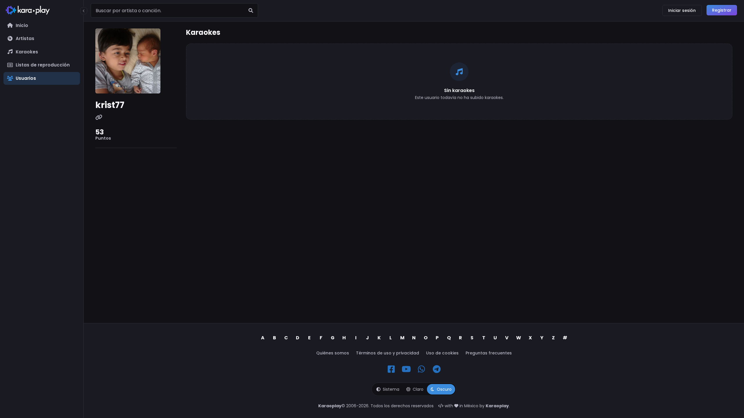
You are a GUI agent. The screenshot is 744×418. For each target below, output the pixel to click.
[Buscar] (251, 10)
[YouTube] (406, 369)
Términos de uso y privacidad (387, 353)
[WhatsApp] (421, 369)
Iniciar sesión (682, 10)
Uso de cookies (442, 353)
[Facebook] (391, 369)
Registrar (722, 10)
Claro (418, 389)
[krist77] (136, 60)
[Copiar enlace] (98, 117)
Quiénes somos (332, 353)
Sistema (391, 389)
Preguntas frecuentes (489, 353)
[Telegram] (436, 369)
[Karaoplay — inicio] (41, 11)
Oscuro (444, 389)
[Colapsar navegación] (83, 10)
